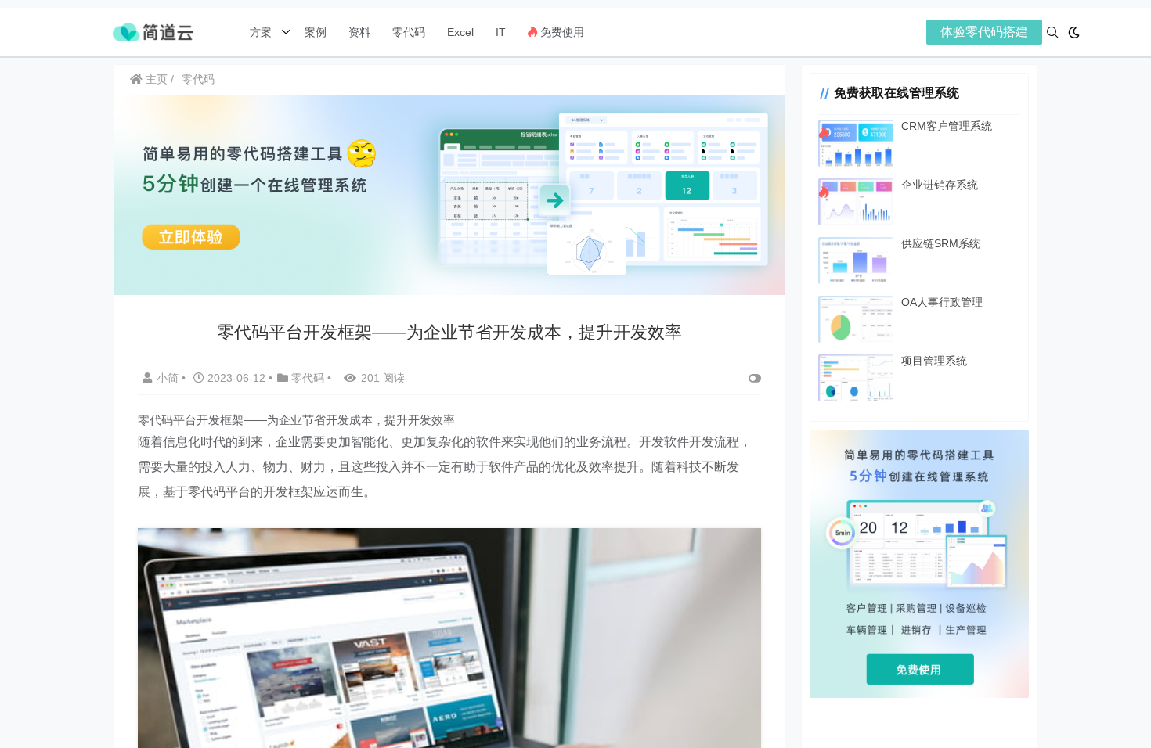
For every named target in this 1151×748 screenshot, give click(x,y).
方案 (262, 32)
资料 (359, 32)
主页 (155, 79)
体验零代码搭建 (984, 31)
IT (501, 32)
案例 (314, 32)
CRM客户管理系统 (946, 126)
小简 (169, 378)
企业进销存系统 (939, 184)
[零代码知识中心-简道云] (152, 31)
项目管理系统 (934, 360)
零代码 (408, 32)
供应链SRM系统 (940, 243)
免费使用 (560, 32)
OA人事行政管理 (942, 302)
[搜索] (1052, 32)
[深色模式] (1073, 32)
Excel (460, 32)
